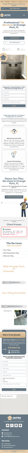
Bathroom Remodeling (8, 378)
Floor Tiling (7, 250)
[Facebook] (7, 425)
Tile (4, 379)
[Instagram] (12, 425)
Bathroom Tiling (8, 256)
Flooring (5, 381)
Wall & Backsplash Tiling (11, 253)
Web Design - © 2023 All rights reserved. (14, 451)
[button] (24, 15)
